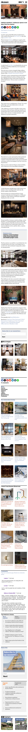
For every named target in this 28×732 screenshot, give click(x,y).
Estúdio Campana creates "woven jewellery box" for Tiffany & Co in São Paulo (14, 635)
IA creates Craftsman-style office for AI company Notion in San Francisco (14, 621)
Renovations (4, 320)
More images (7, 341)
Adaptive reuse (5, 322)
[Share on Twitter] (5, 27)
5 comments (4, 32)
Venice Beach (9, 312)
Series (3, 388)
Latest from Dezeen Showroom (10, 486)
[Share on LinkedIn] (12, 27)
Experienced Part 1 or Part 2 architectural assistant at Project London (13, 702)
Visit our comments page (7, 572)
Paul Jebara (4, 30)
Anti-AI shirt (19, 719)
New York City (17, 36)
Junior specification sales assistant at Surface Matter (14, 687)
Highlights (7, 717)
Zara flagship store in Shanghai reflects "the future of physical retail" (14, 630)
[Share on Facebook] (2, 27)
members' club (7, 37)
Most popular (5, 617)
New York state (16, 319)
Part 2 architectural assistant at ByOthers (13, 708)
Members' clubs (14, 323)
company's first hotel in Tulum (15, 73)
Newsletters (5, 394)
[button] (23, 2)
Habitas (11, 40)
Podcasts (4, 396)
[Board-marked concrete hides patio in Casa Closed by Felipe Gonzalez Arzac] (21, 2)
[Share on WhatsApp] (18, 27)
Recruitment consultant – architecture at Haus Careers (12, 698)
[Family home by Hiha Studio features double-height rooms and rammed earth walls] (19, 2)
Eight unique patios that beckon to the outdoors (14, 641)
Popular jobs (5, 683)
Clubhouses (11, 320)
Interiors (9, 319)
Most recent (17, 617)
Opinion (3, 390)
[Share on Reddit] (10, 27)
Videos (3, 393)
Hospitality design (14, 322)
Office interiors (5, 323)
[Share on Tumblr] (15, 27)
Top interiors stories (7, 614)
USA (22, 319)
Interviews (4, 389)
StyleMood (11, 65)
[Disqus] (14, 593)
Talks (3, 392)
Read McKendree (14, 317)
